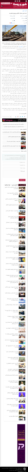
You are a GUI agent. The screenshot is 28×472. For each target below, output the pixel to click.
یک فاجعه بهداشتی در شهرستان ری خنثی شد (12, 328)
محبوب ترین (14, 185)
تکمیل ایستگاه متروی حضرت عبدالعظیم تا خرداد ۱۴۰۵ (13, 381)
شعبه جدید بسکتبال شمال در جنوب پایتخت (12, 352)
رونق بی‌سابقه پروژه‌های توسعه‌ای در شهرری (12, 399)
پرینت (25, 23)
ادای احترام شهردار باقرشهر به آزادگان (14, 136)
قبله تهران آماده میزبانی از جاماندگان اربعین (12, 223)
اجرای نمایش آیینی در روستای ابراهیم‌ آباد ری (11, 293)
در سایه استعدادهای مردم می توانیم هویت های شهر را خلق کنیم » (14, 126)
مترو (20, 113)
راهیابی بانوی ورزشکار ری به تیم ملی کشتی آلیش (12, 229)
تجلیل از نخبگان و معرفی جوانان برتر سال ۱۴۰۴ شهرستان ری (12, 387)
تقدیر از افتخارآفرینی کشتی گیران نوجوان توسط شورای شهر (12, 411)
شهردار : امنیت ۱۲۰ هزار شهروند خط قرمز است (12, 346)
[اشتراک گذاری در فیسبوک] (24, 116)
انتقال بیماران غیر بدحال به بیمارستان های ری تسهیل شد (12, 264)
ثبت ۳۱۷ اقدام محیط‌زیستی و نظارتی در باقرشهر (11, 199)
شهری (23, 11)
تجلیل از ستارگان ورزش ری (13, 416)
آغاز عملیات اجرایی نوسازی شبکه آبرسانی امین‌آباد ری (12, 299)
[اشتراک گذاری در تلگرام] (20, 116)
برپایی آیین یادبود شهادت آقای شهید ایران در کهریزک (12, 246)
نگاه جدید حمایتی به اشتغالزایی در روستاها (12, 364)
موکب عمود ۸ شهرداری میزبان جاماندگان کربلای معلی (11, 146)
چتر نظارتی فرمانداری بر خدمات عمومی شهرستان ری (11, 132)
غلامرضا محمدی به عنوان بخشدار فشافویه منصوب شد (12, 405)
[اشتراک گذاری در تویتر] (22, 116)
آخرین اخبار (21, 185)
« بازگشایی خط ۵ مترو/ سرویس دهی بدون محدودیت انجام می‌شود (13, 124)
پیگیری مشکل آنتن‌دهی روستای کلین (11, 375)
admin (21, 16)
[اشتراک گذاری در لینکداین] (15, 116)
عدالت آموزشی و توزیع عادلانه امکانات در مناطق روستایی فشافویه (11, 240)
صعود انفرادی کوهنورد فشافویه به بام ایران (12, 270)
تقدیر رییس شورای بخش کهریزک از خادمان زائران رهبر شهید (12, 276)
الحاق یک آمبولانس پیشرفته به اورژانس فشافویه (12, 317)
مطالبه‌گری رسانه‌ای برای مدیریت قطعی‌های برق (12, 193)
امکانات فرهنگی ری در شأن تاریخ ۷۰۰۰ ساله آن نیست (11, 311)
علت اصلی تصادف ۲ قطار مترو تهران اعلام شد (18, 13)
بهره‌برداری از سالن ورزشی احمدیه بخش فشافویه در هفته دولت (11, 340)
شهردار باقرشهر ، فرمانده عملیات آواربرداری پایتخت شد (13, 358)
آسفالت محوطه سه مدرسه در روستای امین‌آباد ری (12, 252)
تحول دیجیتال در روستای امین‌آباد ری (12, 304)
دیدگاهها (7, 185)
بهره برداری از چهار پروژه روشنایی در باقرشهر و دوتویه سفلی (12, 234)
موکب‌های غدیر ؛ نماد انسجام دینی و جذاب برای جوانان (12, 323)
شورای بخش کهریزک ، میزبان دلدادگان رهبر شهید (11, 287)
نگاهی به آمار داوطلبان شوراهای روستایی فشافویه (12, 393)
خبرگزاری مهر (21, 46)
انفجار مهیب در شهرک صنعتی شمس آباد (13, 141)
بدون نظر (24, 20)
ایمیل (13, 20)
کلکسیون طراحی (20, 471)
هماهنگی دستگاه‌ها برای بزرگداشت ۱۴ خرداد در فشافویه (11, 334)
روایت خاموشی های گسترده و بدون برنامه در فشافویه (12, 258)
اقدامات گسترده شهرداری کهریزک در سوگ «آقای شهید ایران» (12, 281)
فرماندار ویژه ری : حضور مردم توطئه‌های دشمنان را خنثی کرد (13, 370)
